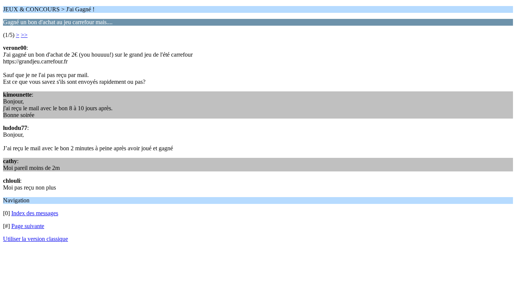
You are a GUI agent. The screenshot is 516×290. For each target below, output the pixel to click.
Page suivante (27, 226)
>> (24, 35)
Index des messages (34, 213)
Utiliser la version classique (35, 239)
